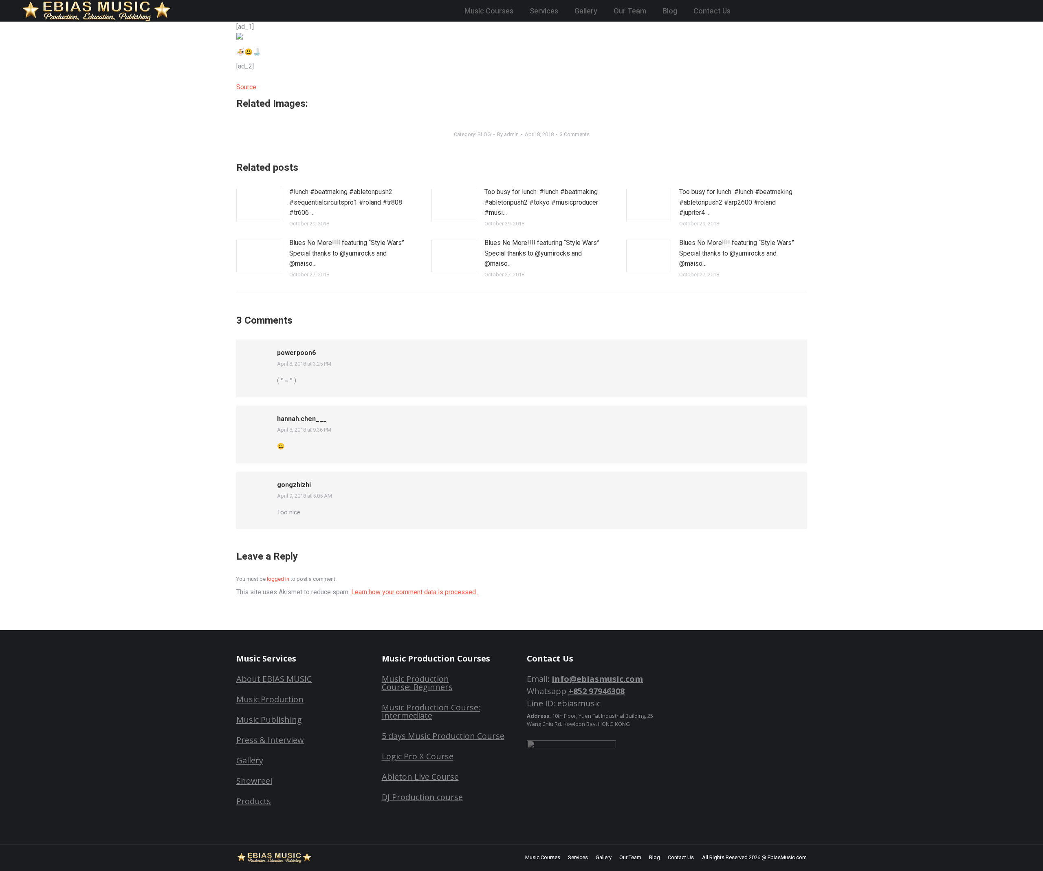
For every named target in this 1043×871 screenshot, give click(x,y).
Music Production (270, 699)
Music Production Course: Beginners (417, 682)
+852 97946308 (596, 691)
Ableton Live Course (420, 776)
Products (253, 801)
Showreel (254, 780)
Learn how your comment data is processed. (414, 592)
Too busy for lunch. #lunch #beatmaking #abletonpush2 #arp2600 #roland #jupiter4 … (735, 202)
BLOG (484, 134)
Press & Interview (270, 739)
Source (246, 87)
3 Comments (575, 134)
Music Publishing (269, 719)
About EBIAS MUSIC (274, 678)
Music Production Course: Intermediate (431, 711)
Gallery (249, 760)
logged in (278, 579)
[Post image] (258, 205)
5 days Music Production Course (443, 735)
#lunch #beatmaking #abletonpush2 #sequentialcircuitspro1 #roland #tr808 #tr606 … (345, 202)
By (508, 134)
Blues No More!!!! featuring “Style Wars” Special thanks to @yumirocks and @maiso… (346, 253)
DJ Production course (422, 797)
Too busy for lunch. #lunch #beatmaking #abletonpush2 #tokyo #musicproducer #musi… (541, 202)
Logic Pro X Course (417, 756)
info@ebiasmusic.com (597, 678)
